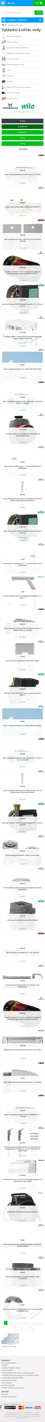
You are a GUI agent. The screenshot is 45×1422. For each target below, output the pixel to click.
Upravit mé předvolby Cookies (13, 1388)
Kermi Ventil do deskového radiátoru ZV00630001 (22, 207)
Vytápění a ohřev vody (15, 25)
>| (31, 1328)
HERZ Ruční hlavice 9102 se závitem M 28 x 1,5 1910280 (22, 1082)
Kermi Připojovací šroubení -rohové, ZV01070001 (22, 855)
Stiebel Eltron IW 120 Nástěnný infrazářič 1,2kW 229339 (22, 1050)
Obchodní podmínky (9, 1363)
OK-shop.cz (17, 1404)
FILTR (23, 121)
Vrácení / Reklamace (9, 1380)
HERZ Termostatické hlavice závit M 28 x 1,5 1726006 (22, 174)
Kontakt (5, 1365)
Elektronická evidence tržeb (12, 1378)
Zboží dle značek (8, 1385)
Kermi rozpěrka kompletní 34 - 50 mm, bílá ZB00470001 (23, 369)
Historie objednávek (9, 1397)
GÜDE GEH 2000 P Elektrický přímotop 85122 (22, 1212)
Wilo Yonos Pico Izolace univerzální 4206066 (22, 920)
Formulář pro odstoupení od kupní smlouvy (18, 1373)
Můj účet (5, 1394)
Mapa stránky (7, 1383)
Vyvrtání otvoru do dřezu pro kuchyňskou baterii (20, 1375)
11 (20, 1328)
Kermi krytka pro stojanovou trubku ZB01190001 (22, 661)
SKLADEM (23, 149)
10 (15, 1328)
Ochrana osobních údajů (11, 1368)
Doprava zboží (7, 1370)
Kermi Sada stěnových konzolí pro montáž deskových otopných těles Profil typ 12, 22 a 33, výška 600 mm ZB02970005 (22, 1149)
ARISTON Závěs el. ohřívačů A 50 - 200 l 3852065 (22, 952)
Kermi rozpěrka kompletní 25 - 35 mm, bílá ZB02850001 (23, 725)
